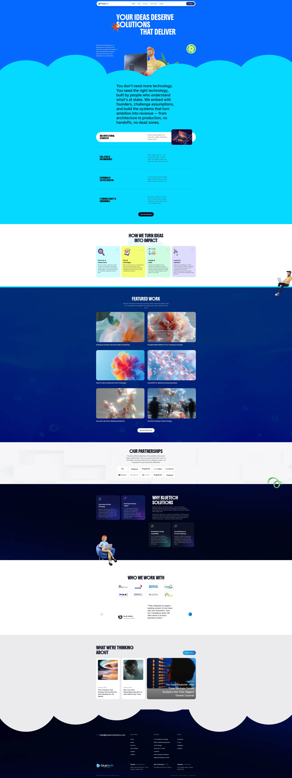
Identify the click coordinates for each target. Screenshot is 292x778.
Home (133, 3)
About (139, 3)
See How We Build (146, 214)
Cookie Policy (192, 775)
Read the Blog (189, 653)
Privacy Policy (174, 775)
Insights (161, 3)
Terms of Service (183, 775)
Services (145, 3)
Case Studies (153, 3)
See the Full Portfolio (146, 430)
